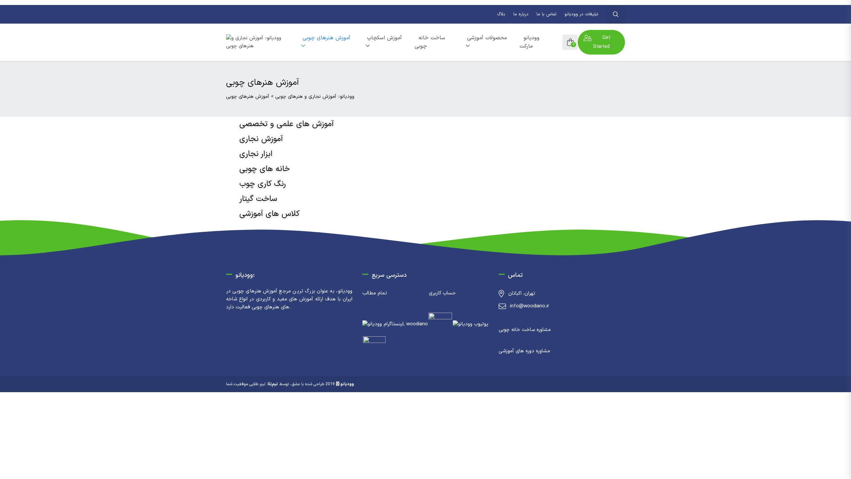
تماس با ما (546, 14)
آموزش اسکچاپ (384, 38)
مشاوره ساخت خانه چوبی (525, 330)
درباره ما (521, 14)
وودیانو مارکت (530, 42)
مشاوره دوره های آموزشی (524, 351)
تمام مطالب (374, 293)
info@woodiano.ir (529, 306)
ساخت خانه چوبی (430, 42)
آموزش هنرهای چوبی (326, 38)
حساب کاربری (442, 293)
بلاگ (501, 14)
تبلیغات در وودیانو (581, 14)
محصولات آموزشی (487, 38)
